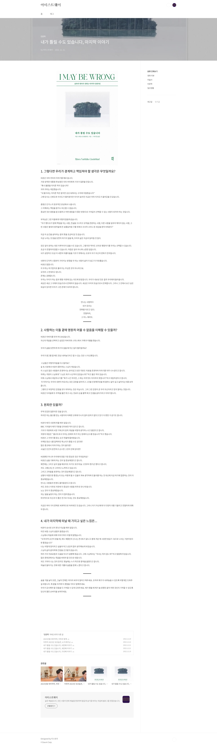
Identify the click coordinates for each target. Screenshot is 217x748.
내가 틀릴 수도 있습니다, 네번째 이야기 (57, 645)
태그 (52, 13)
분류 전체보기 (152, 71)
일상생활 (150, 88)
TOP (174, 740)
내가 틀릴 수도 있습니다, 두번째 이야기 (57, 651)
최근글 (149, 101)
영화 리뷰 (150, 75)
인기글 (157, 101)
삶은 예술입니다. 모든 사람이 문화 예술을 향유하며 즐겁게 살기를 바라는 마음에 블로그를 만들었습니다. (82, 701)
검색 (168, 5)
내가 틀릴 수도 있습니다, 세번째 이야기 (57, 648)
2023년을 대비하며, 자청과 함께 (55, 639)
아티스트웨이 (51, 5)
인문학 (46, 634)
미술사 (149, 79)
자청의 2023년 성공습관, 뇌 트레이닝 (57, 642)
